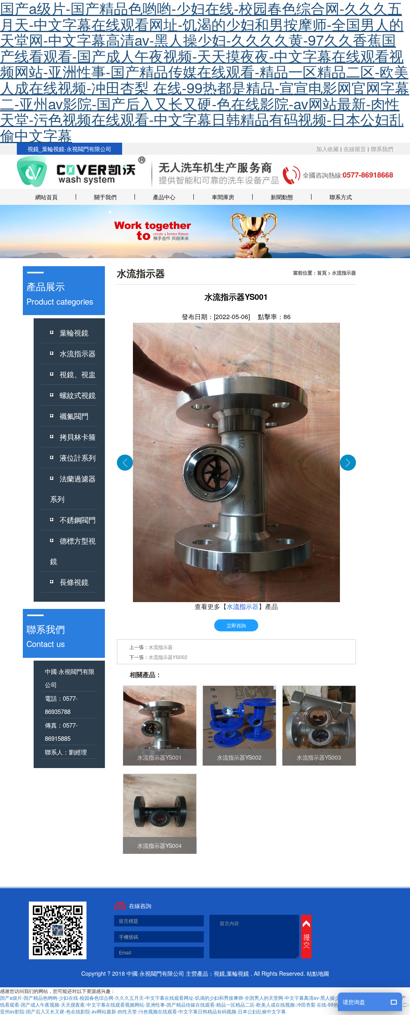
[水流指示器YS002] (348, 461)
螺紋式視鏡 (78, 395)
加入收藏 (327, 149)
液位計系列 (78, 457)
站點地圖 (318, 973)
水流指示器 (78, 353)
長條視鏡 (74, 581)
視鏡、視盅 (78, 374)
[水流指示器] (125, 461)
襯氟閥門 (74, 415)
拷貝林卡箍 (78, 436)
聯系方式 (341, 197)
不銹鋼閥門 (78, 519)
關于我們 (105, 197)
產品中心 (164, 197)
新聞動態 (282, 197)
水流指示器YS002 (168, 656)
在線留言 (355, 149)
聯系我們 (382, 149)
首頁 (322, 272)
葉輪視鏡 (74, 332)
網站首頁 (46, 197)
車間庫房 (223, 197)
